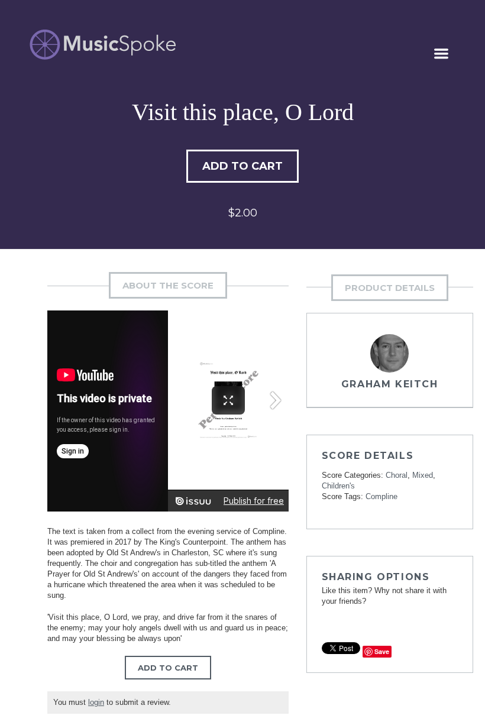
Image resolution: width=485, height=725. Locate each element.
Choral (397, 475)
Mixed (422, 475)
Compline (381, 496)
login (96, 702)
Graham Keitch (389, 384)
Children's (338, 485)
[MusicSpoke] (103, 45)
